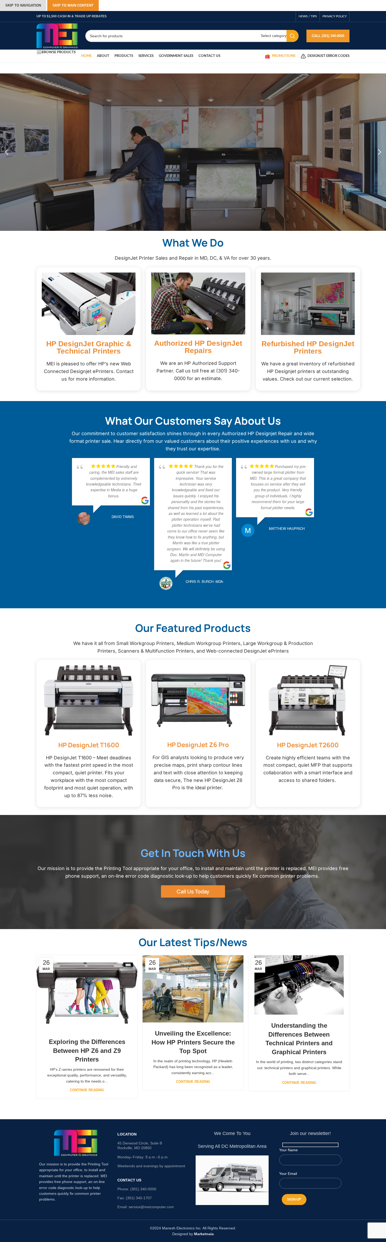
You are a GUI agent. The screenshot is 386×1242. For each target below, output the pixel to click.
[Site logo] (56, 35)
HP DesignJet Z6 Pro (198, 744)
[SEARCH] (292, 36)
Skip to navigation (23, 5)
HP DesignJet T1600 (88, 744)
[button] (6, 152)
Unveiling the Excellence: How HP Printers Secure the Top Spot (193, 1042)
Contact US (129, 1180)
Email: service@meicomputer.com (145, 1207)
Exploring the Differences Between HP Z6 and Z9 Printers (87, 1050)
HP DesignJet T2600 (308, 744)
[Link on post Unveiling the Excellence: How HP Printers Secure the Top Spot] (193, 988)
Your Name (288, 1150)
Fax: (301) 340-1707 (134, 1198)
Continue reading (87, 1090)
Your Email (288, 1173)
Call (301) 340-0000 (328, 36)
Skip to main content (73, 5)
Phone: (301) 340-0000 (136, 1189)
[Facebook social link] (290, 16)
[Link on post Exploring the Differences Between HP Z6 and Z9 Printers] (86, 993)
